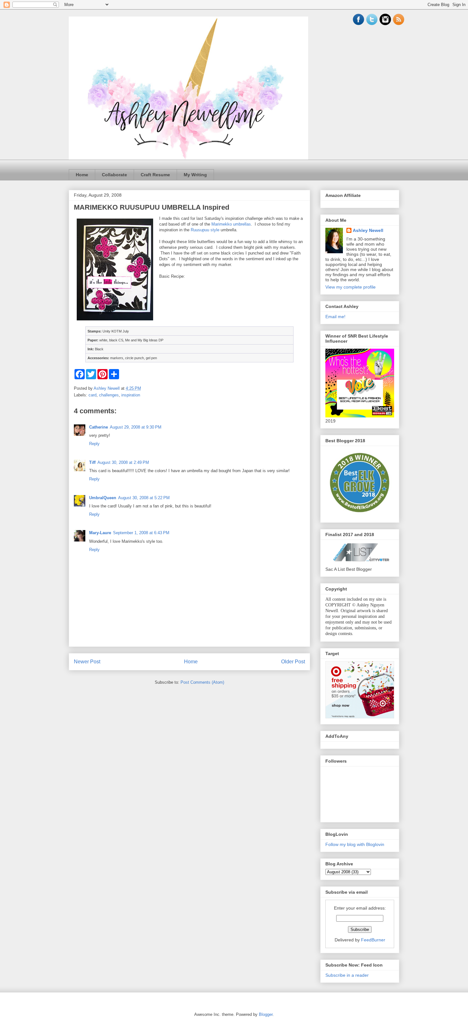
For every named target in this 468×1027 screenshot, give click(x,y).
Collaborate (114, 174)
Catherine (98, 427)
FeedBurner (373, 939)
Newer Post (87, 661)
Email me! (335, 316)
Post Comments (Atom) (202, 682)
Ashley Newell (368, 230)
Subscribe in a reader (347, 975)
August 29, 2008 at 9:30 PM (135, 427)
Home (82, 174)
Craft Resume (155, 174)
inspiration (130, 395)
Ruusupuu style (205, 229)
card (92, 395)
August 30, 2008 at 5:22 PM (144, 497)
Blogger (266, 1014)
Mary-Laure (100, 532)
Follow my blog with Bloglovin (354, 844)
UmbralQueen (102, 497)
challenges (109, 395)
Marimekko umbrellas (231, 224)
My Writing (195, 174)
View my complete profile (350, 287)
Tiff (92, 462)
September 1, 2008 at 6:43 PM (141, 532)
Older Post (293, 661)
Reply (94, 443)
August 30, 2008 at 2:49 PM (123, 462)
